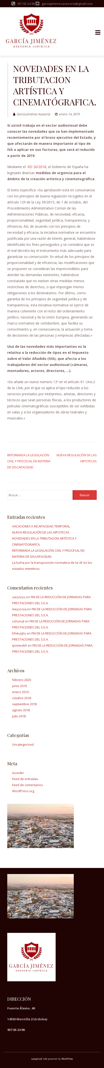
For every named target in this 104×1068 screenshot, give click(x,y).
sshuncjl (18, 621)
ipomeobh (19, 645)
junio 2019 (19, 686)
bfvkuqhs (19, 633)
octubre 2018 (21, 698)
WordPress (67, 1058)
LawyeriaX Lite (39, 1058)
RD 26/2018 (36, 166)
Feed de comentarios (27, 785)
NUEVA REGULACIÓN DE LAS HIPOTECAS (40, 532)
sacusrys (18, 597)
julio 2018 (19, 716)
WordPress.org (23, 791)
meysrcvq (19, 609)
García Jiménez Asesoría (33, 114)
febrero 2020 (21, 680)
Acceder (18, 773)
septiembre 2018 (24, 704)
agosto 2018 (21, 710)
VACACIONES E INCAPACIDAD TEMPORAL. (41, 526)
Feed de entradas (25, 779)
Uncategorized (23, 744)
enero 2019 (20, 692)
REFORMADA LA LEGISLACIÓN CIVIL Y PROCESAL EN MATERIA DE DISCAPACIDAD (28, 461)
